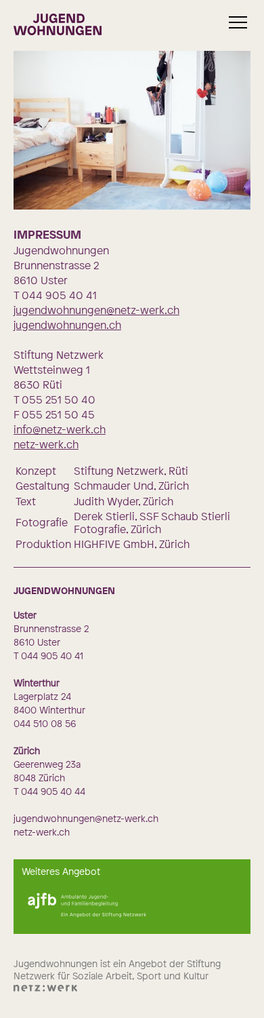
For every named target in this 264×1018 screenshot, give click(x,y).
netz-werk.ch (46, 444)
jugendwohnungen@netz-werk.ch (96, 309)
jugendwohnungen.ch (67, 324)
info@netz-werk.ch (60, 429)
